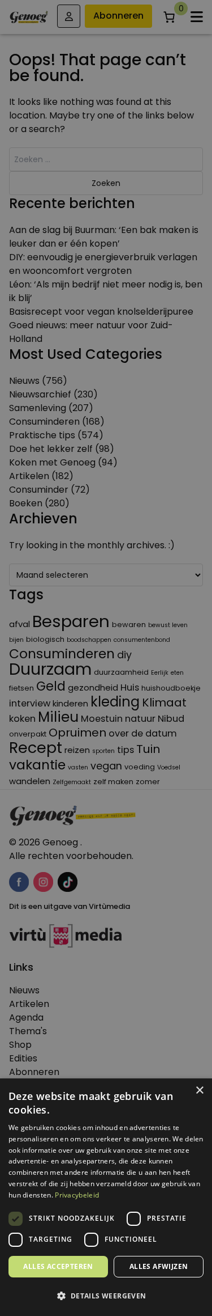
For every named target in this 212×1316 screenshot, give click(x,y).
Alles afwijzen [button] (158, 1266)
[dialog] (106, 658)
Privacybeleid (77, 1195)
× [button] (199, 1090)
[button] (106, 1296)
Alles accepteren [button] (58, 1266)
